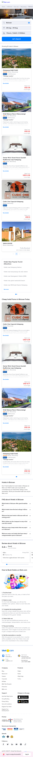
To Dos (19, 679)
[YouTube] (16, 744)
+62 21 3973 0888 (25, 662)
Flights (19, 671)
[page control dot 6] (12, 564)
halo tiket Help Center (7, 696)
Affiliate (4, 681)
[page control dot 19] (26, 564)
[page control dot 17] (24, 564)
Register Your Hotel (6, 706)
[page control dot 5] (11, 564)
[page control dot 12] (19, 564)
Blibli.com (4, 689)
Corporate (4, 679)
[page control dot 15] (22, 564)
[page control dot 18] (25, 564)
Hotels (19, 673)
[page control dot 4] (10, 564)
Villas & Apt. (21, 676)
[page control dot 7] (13, 564)
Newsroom (4, 673)
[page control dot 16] (23, 564)
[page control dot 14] (21, 564)
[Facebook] (3, 744)
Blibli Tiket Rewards (6, 684)
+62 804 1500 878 (26, 658)
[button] (16, 504)
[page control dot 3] (9, 564)
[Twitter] (7, 744)
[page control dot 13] (20, 564)
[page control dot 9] (15, 564)
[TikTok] (25, 744)
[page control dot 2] (17, 294)
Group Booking (5, 699)
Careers (4, 676)
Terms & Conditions (7, 704)
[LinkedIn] (12, 744)
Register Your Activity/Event (5, 709)
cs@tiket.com (9, 661)
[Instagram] (20, 744)
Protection (4, 686)
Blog (3, 671)
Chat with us (9, 656)
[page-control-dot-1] (16, 476)
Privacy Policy (5, 701)
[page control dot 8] (14, 564)
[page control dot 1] (16, 294)
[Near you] (29, 23)
